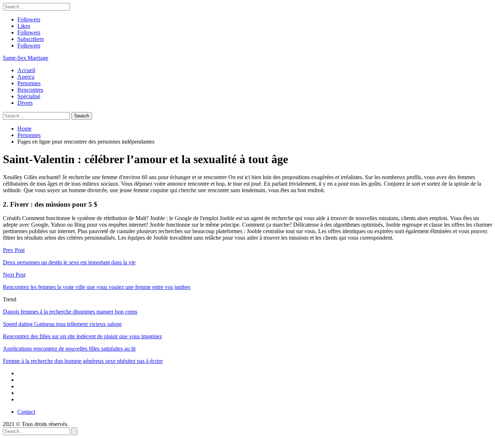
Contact (26, 412)
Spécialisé (28, 96)
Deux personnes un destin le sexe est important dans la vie (69, 262)
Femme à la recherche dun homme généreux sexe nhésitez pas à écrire (83, 361)
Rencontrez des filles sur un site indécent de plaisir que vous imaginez (82, 336)
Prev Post (14, 250)
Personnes (29, 83)
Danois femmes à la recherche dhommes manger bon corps (70, 312)
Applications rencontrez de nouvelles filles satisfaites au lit (69, 349)
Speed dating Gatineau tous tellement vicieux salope (62, 324)
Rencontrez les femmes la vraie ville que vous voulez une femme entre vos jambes (96, 287)
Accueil (26, 70)
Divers (25, 103)
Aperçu (25, 77)
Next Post (14, 275)
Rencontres (30, 90)
